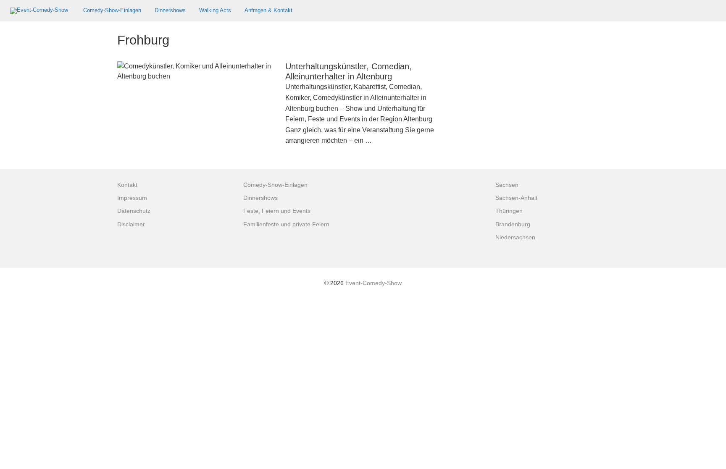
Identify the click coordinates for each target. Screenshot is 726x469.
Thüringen (509, 211)
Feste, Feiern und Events (276, 211)
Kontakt (127, 185)
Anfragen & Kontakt (268, 10)
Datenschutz (133, 211)
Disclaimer (131, 224)
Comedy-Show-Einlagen (112, 10)
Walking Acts (215, 10)
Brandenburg (512, 224)
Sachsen (506, 185)
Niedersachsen (515, 237)
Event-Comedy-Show (373, 283)
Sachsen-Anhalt (516, 198)
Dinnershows (170, 10)
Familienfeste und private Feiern (286, 224)
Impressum (132, 198)
